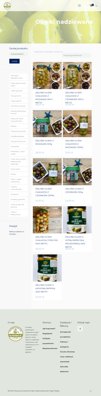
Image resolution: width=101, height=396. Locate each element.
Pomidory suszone (18, 106)
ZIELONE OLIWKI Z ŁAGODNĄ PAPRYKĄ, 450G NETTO (45, 288)
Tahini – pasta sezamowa (16, 180)
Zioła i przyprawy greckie (17, 205)
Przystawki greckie (18, 131)
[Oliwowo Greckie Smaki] (7, 5)
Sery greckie (16, 96)
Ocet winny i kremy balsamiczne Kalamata (18, 161)
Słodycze (14, 194)
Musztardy (15, 146)
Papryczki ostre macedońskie (17, 120)
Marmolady (15, 169)
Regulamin (47, 333)
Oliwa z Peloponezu (16, 213)
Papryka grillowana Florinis (18, 112)
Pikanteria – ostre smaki (18, 152)
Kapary (13, 126)
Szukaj (14, 61)
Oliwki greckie (16, 91)
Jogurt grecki (16, 101)
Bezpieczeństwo (50, 348)
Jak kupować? (49, 329)
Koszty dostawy (67, 352)
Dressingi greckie (18, 199)
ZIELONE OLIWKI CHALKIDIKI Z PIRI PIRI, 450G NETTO (46, 240)
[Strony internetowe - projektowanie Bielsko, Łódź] (54, 391)
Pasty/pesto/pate (17, 136)
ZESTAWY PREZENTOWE (16, 77)
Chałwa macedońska (16, 188)
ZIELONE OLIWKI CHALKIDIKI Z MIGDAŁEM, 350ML (74, 143)
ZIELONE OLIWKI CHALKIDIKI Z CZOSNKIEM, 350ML (45, 192)
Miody (13, 174)
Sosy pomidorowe (18, 141)
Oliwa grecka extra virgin (18, 84)
